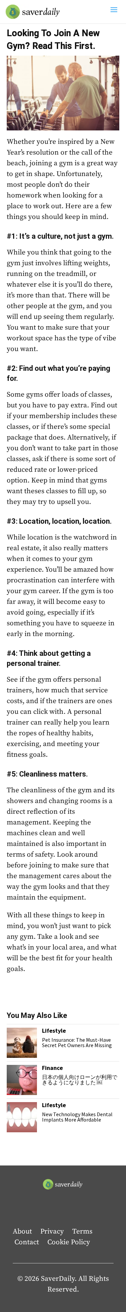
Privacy (52, 1231)
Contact (26, 1242)
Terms (82, 1231)
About (22, 1231)
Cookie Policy (68, 1242)
